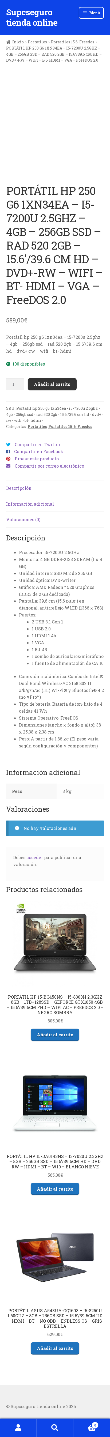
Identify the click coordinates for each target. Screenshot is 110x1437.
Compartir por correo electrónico (49, 466)
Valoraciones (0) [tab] (23, 519)
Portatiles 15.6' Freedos (72, 41)
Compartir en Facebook (38, 451)
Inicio (18, 41)
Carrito (84, 1423)
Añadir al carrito (52, 384)
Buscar (55, 1428)
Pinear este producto (37, 458)
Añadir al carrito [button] (55, 1034)
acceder (34, 857)
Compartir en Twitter (37, 444)
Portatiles (37, 41)
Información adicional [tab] (30, 504)
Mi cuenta (18, 1428)
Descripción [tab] (19, 488)
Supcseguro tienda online (31, 17)
